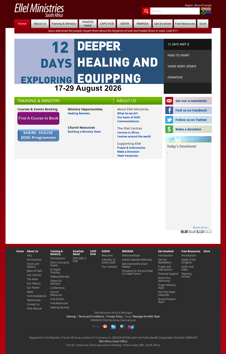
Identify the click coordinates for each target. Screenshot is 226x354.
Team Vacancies (127, 156)
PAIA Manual (34, 308)
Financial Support (168, 273)
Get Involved (162, 24)
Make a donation (188, 129)
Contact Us (33, 304)
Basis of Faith (34, 270)
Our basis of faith (128, 117)
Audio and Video (187, 268)
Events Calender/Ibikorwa (137, 259)
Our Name (33, 287)
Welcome (107, 255)
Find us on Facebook (191, 110)
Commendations (128, 121)
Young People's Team (167, 300)
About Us (40, 24)
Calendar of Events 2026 (108, 261)
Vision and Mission (33, 265)
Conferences (57, 287)
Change (206, 5)
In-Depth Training (55, 271)
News (30, 291)
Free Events (57, 299)
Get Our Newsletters (165, 261)
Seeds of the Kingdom (188, 261)
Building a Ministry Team (84, 131)
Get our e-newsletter (191, 101)
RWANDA (143, 24)
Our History (34, 283)
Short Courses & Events (59, 264)
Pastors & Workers (55, 282)
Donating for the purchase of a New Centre (137, 272)
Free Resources (185, 24)
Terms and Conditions (91, 316)
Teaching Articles (186, 275)
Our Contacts (109, 266)
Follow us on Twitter (191, 120)
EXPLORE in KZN (79, 260)
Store (202, 24)
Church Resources (56, 293)
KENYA (125, 24)
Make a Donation (128, 152)
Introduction (34, 259)
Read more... (201, 227)
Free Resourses (59, 303)
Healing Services (59, 307)
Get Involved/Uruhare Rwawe (134, 265)
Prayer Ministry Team (167, 286)
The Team (32, 279)
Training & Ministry (63, 24)
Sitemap (71, 316)
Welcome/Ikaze (131, 255)
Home (22, 24)
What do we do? (127, 113)
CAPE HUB (107, 24)
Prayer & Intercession (131, 148)
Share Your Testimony (164, 279)
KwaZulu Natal (88, 23)
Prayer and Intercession (165, 268)
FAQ (29, 255)
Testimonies (34, 300)
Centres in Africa (128, 132)
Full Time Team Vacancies (166, 293)
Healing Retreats (79, 113)
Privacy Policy (114, 316)
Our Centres (34, 275)
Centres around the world (134, 136)
